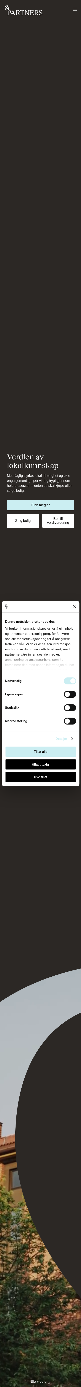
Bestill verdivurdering (58, 520)
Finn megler (40, 505)
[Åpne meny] (75, 9)
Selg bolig (23, 520)
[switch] (70, 694)
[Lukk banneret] (74, 606)
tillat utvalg (40, 764)
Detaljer (61, 738)
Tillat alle (40, 751)
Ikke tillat (40, 777)
